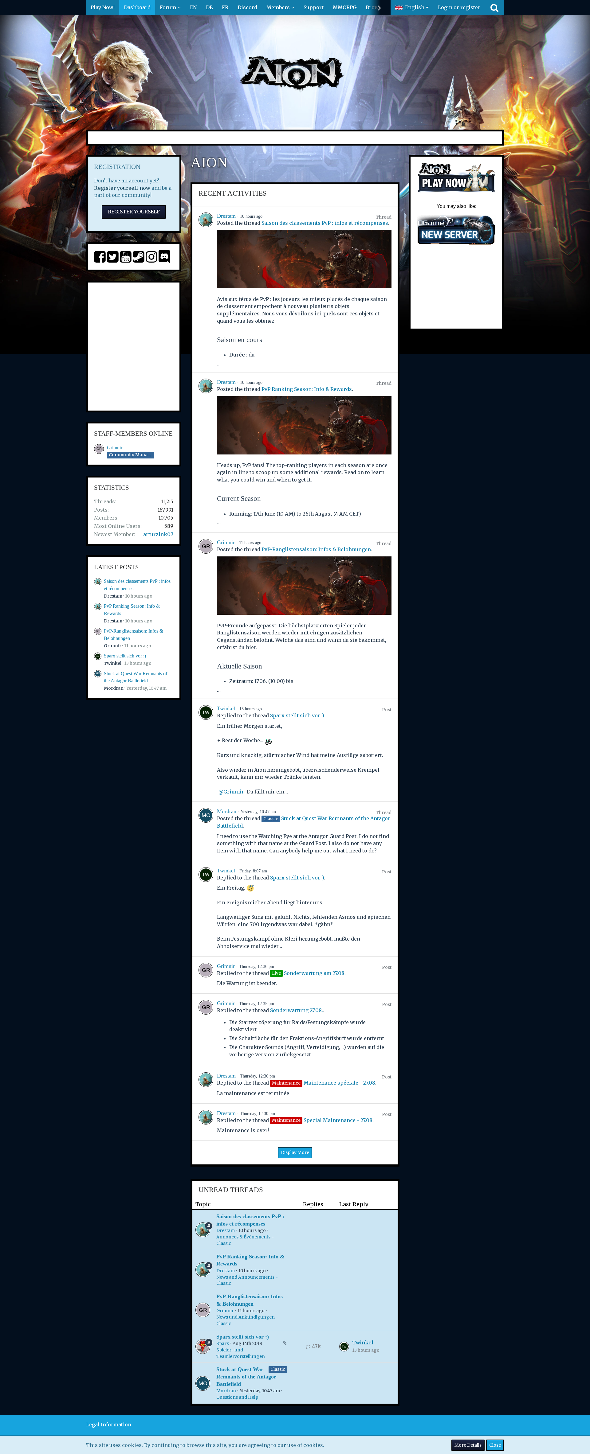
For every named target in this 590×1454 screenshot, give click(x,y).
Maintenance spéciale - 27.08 (339, 1083)
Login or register (459, 7)
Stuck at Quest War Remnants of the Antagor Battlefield (246, 1376)
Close (495, 1445)
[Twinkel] (206, 750)
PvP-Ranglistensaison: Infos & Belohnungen (316, 549)
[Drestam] (206, 289)
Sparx (222, 1343)
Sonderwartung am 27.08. (314, 973)
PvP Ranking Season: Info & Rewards (307, 389)
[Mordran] (206, 831)
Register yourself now (122, 188)
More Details (468, 1445)
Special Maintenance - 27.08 (338, 1120)
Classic (277, 1369)
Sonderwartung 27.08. (296, 1010)
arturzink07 (158, 534)
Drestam (113, 596)
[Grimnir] (206, 615)
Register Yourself (134, 212)
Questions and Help (237, 1397)
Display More (295, 1152)
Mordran (114, 688)
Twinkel (112, 663)
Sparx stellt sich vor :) (125, 655)
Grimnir (114, 447)
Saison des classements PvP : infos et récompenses (325, 223)
